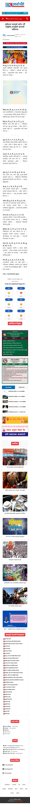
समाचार (12, 793)
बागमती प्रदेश (7, 708)
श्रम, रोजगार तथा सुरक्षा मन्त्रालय (11, 684)
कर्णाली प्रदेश (7, 701)
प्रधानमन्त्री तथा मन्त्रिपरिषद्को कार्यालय (13, 641)
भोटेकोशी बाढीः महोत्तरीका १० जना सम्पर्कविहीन (17, 401)
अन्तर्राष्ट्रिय (7, 784)
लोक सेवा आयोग (8, 638)
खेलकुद (4, 789)
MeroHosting (18, 801)
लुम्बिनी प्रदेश (7, 704)
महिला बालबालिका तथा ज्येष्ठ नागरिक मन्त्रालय (13, 677)
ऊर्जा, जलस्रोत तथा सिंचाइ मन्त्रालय (12, 670)
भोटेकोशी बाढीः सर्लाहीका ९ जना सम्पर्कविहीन (16, 396)
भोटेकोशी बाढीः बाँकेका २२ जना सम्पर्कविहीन (16, 391)
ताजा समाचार (8, 387)
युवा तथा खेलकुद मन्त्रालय (10, 689)
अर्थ (19, 784)
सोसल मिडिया (15, 760)
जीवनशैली (10, 789)
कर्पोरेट (23, 784)
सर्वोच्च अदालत (8, 694)
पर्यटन (16, 789)
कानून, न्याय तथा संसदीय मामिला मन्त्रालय (13, 655)
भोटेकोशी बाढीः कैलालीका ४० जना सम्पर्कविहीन (17, 406)
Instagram (9, 769)
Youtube (8, 773)
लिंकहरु (15, 780)
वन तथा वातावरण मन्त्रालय (10, 687)
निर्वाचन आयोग (8, 696)
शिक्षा (26, 789)
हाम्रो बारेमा (14, 721)
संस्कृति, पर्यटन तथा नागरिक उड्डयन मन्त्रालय (14, 672)
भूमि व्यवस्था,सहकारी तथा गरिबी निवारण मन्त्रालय (14, 679)
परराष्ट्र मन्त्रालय (8, 651)
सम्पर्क (15, 740)
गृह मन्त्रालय (7, 646)
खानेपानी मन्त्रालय (8, 692)
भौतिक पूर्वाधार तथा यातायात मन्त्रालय (12, 660)
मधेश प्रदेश (7, 711)
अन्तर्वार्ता (14, 784)
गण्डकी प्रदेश (7, 706)
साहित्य (17, 793)
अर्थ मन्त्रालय (7, 648)
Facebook (9, 765)
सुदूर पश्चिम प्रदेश (8, 699)
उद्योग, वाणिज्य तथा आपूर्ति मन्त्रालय (12, 675)
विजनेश (21, 789)
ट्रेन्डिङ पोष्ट (21, 387)
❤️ (21, 293)
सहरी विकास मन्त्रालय (9, 682)
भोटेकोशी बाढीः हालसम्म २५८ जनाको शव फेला (16, 412)
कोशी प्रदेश (7, 713)
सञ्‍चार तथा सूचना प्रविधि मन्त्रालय (11, 658)
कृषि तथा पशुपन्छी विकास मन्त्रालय (11, 667)
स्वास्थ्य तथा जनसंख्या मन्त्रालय (11, 663)
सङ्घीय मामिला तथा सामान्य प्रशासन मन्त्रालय (13, 643)
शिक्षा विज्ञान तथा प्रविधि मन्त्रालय (11, 665)
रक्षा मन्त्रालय (7, 653)
